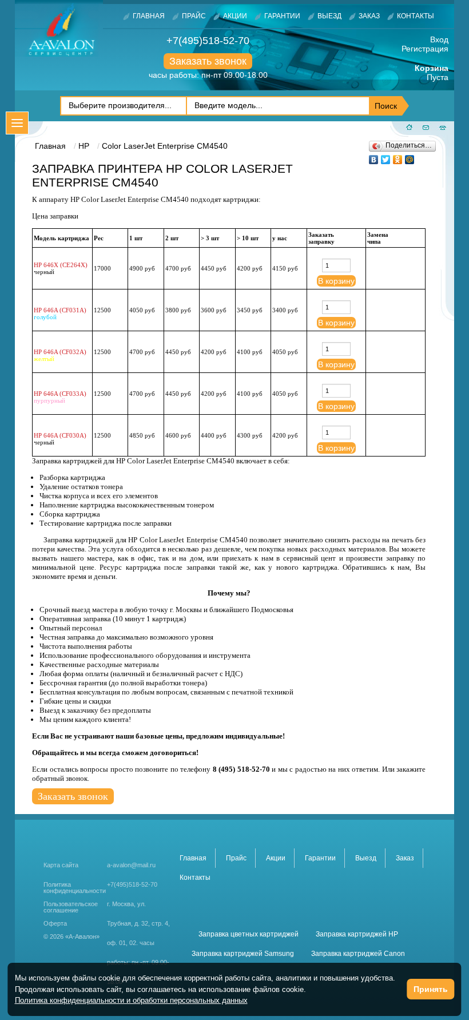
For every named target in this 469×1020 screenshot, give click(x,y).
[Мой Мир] (410, 156)
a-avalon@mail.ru (131, 865)
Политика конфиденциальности (74, 888)
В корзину (336, 280)
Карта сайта (60, 865)
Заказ (369, 16)
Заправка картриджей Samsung (243, 954)
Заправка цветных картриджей (248, 934)
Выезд (329, 16)
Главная (149, 16)
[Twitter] (386, 156)
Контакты (415, 16)
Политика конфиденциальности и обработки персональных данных (131, 1000)
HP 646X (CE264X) (61, 264)
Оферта (55, 923)
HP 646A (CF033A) (60, 393)
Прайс (194, 16)
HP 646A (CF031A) (60, 310)
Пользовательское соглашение (70, 907)
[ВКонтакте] (374, 156)
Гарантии (282, 16)
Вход (439, 39)
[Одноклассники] (398, 156)
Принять (431, 989)
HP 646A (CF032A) (60, 351)
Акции (235, 16)
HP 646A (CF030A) (60, 435)
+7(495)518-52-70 (207, 40)
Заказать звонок (208, 61)
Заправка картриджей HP (357, 934)
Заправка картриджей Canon (358, 954)
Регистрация (425, 48)
